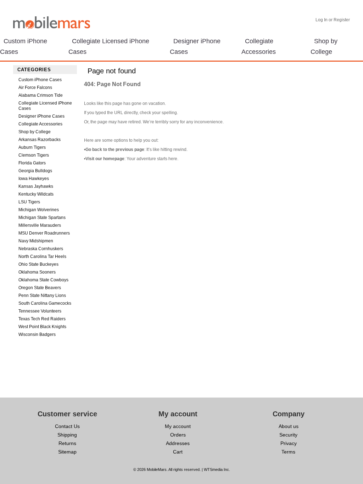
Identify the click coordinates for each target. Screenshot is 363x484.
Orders (178, 435)
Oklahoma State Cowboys (43, 279)
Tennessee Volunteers (39, 311)
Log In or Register (332, 19)
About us (288, 426)
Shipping (67, 435)
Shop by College (34, 131)
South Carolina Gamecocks (44, 303)
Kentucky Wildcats (36, 194)
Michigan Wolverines (38, 209)
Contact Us (67, 426)
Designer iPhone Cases (41, 116)
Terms (288, 452)
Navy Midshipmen (35, 240)
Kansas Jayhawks (35, 186)
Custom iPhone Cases (40, 79)
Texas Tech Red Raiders (42, 318)
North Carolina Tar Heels (42, 256)
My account (178, 426)
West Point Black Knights (42, 326)
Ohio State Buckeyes (38, 264)
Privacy (288, 443)
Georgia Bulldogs (35, 170)
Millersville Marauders (39, 225)
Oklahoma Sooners (37, 272)
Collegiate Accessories (40, 124)
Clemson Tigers (33, 155)
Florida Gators (32, 163)
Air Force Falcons (35, 87)
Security (288, 435)
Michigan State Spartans (42, 217)
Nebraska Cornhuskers (40, 248)
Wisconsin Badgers (37, 334)
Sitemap (67, 452)
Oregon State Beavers (39, 287)
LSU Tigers (29, 201)
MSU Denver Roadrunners (44, 233)
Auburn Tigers (32, 147)
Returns (67, 443)
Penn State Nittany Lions (42, 295)
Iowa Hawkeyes (33, 178)
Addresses (178, 443)
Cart (178, 452)
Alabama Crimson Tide (40, 95)
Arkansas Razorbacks (39, 139)
